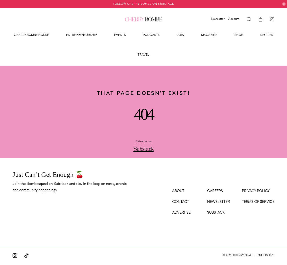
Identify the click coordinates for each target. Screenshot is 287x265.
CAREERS (215, 191)
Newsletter (218, 19)
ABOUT (178, 191)
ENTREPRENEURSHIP (81, 35)
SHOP (239, 35)
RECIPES (266, 35)
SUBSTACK (216, 213)
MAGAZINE (209, 35)
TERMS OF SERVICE (258, 202)
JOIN (180, 35)
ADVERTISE (181, 213)
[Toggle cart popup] (260, 19)
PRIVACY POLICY (256, 191)
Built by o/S (265, 255)
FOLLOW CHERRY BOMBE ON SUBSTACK (143, 4)
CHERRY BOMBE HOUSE (31, 35)
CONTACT (180, 202)
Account (233, 19)
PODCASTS (151, 35)
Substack (143, 149)
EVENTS (120, 35)
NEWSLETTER (218, 202)
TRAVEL (143, 55)
